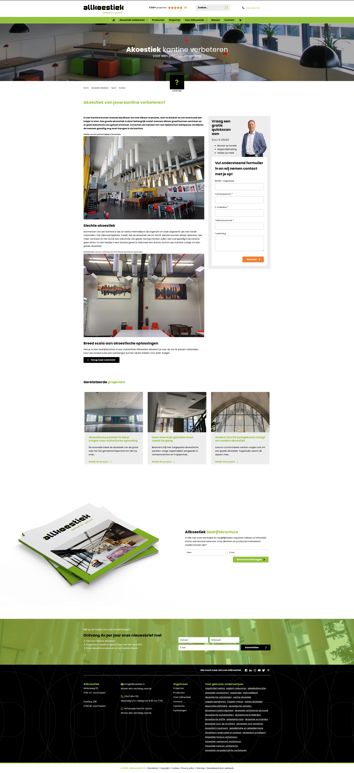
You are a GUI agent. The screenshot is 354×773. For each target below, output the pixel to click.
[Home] (113, 20)
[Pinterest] (268, 669)
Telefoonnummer (224, 220)
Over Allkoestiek (194, 20)
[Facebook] (245, 669)
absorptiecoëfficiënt (216, 706)
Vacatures (179, 706)
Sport (113, 88)
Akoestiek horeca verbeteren (221, 737)
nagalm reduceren (236, 688)
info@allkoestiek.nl (134, 684)
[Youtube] (259, 669)
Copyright (165, 768)
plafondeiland (250, 692)
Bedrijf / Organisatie (224, 181)
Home (86, 88)
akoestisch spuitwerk (216, 728)
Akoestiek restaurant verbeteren (223, 741)
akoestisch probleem (254, 732)
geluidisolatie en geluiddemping (246, 728)
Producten (158, 20)
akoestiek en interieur (256, 719)
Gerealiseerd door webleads (220, 768)
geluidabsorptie (235, 719)
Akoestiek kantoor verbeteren (221, 746)
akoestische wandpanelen (219, 714)
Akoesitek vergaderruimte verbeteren (226, 750)
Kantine (122, 88)
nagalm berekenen (215, 701)
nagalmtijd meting (215, 688)
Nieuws (215, 20)
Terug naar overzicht (102, 359)
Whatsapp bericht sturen (138, 708)
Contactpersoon (224, 194)
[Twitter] (263, 669)
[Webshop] (240, 20)
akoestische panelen (240, 706)
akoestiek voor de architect (220, 723)
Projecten (174, 20)
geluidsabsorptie (257, 688)
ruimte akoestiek (242, 697)
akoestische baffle (215, 719)
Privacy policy (188, 768)
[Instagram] (254, 669)
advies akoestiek (254, 701)
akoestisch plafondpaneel (219, 710)
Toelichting (220, 233)
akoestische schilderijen (248, 714)
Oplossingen (180, 710)
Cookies (176, 768)
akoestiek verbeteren (217, 692)
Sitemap (200, 768)
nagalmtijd (235, 692)
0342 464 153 (131, 696)
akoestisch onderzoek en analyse (223, 732)
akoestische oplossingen (218, 697)
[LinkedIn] (250, 669)
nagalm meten (235, 701)
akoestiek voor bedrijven (249, 723)
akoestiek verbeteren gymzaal (251, 710)
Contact (229, 20)
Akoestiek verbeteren (132, 20)
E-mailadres (221, 207)
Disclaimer (153, 768)
